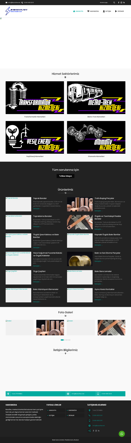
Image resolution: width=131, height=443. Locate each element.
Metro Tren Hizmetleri (96, 117)
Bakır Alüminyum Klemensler (45, 289)
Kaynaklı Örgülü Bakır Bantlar (107, 234)
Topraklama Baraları (42, 216)
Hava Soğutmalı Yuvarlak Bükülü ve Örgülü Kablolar (47, 254)
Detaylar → (37, 209)
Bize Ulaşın (66, 176)
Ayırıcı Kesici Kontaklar (105, 289)
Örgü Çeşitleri (39, 271)
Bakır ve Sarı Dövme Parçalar (107, 253)
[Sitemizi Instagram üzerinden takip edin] (121, 2)
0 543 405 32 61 (29, 2)
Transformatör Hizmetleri (34, 117)
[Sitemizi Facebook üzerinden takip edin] (119, 2)
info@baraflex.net (14, 2)
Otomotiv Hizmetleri (96, 156)
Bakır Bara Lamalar (103, 271)
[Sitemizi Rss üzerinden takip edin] (124, 2)
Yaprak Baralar (40, 198)
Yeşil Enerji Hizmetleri (34, 156)
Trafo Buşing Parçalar (104, 198)
